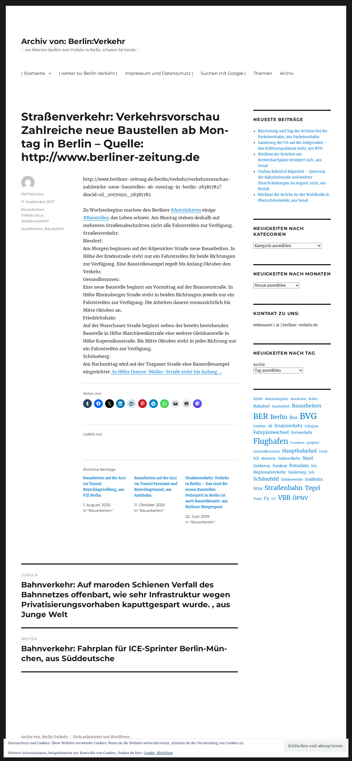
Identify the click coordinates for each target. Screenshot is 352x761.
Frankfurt (297, 443)
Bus (294, 417)
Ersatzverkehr (288, 425)
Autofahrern (32, 228)
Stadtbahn (314, 479)
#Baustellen (96, 217)
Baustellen (54, 228)
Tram (257, 499)
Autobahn (298, 399)
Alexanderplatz (276, 399)
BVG (308, 416)
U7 (273, 499)
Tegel (312, 488)
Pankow (280, 466)
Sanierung (297, 472)
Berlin (278, 417)
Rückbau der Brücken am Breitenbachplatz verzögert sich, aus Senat (290, 160)
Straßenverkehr (35, 221)
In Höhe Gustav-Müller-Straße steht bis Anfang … (166, 371)
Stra (257, 488)
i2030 (323, 451)
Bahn (313, 399)
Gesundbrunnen (266, 451)
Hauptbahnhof (299, 451)
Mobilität (268, 459)
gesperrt (313, 443)
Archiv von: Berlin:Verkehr (73, 41)
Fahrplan (311, 426)
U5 (266, 498)
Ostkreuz (261, 465)
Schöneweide (292, 479)
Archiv (259, 364)
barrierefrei (281, 406)
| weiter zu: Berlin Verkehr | (88, 73)
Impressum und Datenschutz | (159, 73)
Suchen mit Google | (223, 73)
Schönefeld (266, 479)
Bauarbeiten (32, 209)
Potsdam (299, 465)
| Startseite (33, 73)
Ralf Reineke (32, 194)
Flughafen (270, 441)
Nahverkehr (289, 458)
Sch (311, 472)
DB (270, 426)
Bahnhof (261, 406)
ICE (256, 458)
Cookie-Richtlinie (158, 753)
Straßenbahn (284, 488)
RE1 (314, 466)
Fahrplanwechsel (271, 432)
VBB (284, 498)
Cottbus (259, 426)
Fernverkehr (301, 433)
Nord (307, 458)
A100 (258, 398)
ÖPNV (300, 498)
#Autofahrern (186, 210)
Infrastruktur (32, 215)
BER (260, 416)
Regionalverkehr (269, 472)
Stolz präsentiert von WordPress (101, 737)
